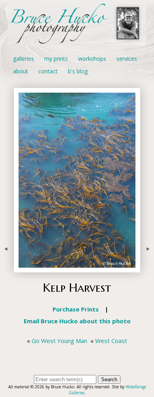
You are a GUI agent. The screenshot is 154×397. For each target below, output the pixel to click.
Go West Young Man (59, 341)
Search (109, 379)
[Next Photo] (147, 268)
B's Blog (78, 71)
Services (126, 58)
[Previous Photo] (7, 268)
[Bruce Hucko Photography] (77, 41)
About (20, 71)
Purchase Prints (76, 309)
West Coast (111, 341)
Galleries (23, 58)
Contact (48, 71)
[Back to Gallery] (77, 268)
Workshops (92, 58)
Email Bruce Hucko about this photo (77, 321)
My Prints (56, 58)
